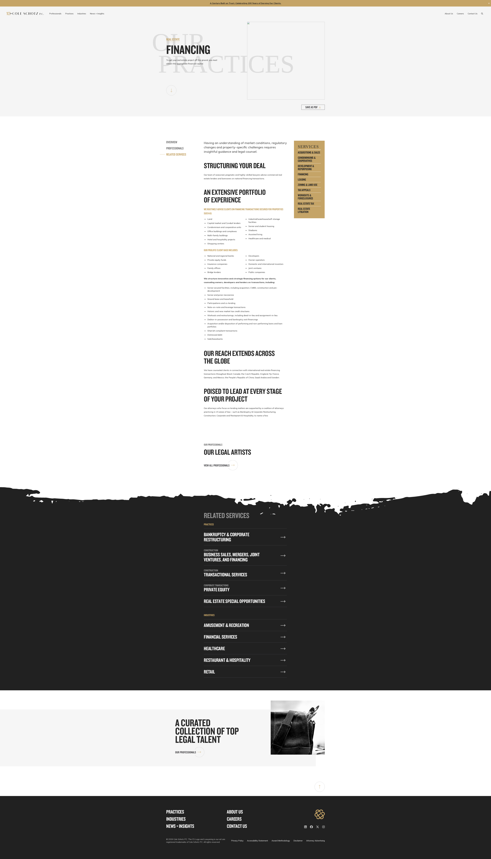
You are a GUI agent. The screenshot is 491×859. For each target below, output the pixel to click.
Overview (171, 142)
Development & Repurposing (306, 167)
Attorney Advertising (315, 840)
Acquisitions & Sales (309, 152)
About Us (235, 812)
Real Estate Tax (306, 203)
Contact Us (237, 826)
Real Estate (173, 39)
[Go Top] (320, 787)
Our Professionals (185, 752)
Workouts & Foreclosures (305, 197)
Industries (176, 819)
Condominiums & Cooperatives (307, 159)
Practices (175, 812)
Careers (234, 819)
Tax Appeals (304, 190)
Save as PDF (311, 107)
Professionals (175, 148)
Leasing (302, 179)
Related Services (176, 154)
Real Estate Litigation (304, 210)
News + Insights (180, 826)
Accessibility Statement (257, 840)
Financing (303, 174)
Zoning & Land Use (307, 184)
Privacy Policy (237, 840)
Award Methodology (281, 840)
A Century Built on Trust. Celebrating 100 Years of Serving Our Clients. (245, 3)
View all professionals (217, 465)
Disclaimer (298, 840)
